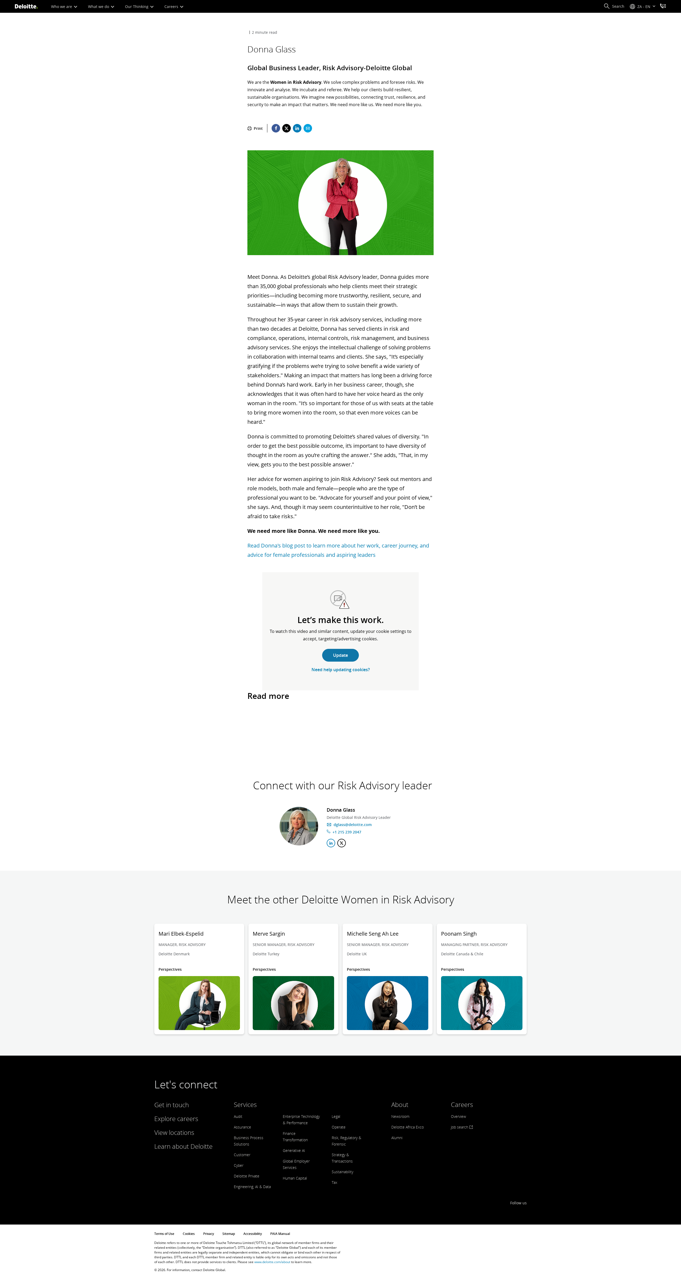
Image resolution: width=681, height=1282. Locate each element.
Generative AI (294, 1150)
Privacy (208, 1233)
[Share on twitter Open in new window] (286, 128)
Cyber (238, 1165)
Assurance (242, 1127)
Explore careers (176, 1118)
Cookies (189, 1233)
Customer (242, 1154)
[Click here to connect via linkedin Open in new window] (331, 843)
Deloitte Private (246, 1176)
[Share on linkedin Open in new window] (297, 128)
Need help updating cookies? (341, 670)
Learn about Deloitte (183, 1146)
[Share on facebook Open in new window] (276, 128)
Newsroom (400, 1116)
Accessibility (252, 1233)
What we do (99, 6)
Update (340, 655)
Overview (458, 1116)
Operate (339, 1127)
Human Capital (295, 1178)
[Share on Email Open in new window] (308, 128)
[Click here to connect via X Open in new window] (341, 843)
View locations (174, 1132)
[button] (614, 6)
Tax (334, 1182)
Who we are (62, 6)
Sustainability (342, 1171)
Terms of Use (164, 1233)
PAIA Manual (280, 1233)
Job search (460, 1127)
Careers (171, 6)
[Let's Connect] (663, 7)
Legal (336, 1116)
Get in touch (171, 1104)
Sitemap (228, 1233)
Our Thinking (137, 6)
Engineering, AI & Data (252, 1186)
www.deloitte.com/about (272, 1262)
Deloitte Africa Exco (407, 1127)
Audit (238, 1116)
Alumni (396, 1137)
